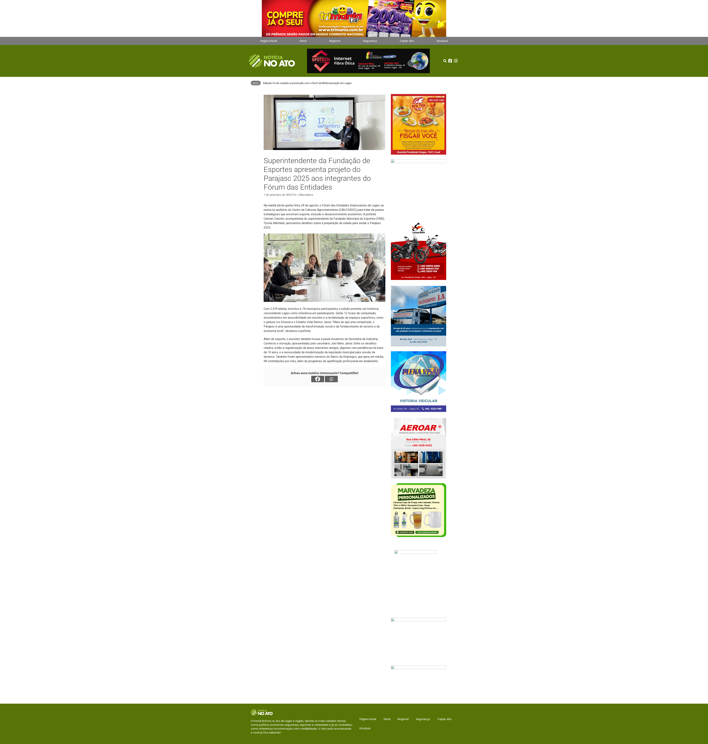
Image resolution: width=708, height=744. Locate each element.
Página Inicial (268, 41)
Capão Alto (407, 41)
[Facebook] (317, 379)
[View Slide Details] (354, 18)
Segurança (370, 41)
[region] (354, 18)
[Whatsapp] (331, 379)
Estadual (442, 41)
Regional (334, 41)
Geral (303, 41)
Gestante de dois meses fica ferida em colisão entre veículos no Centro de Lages (309, 83)
